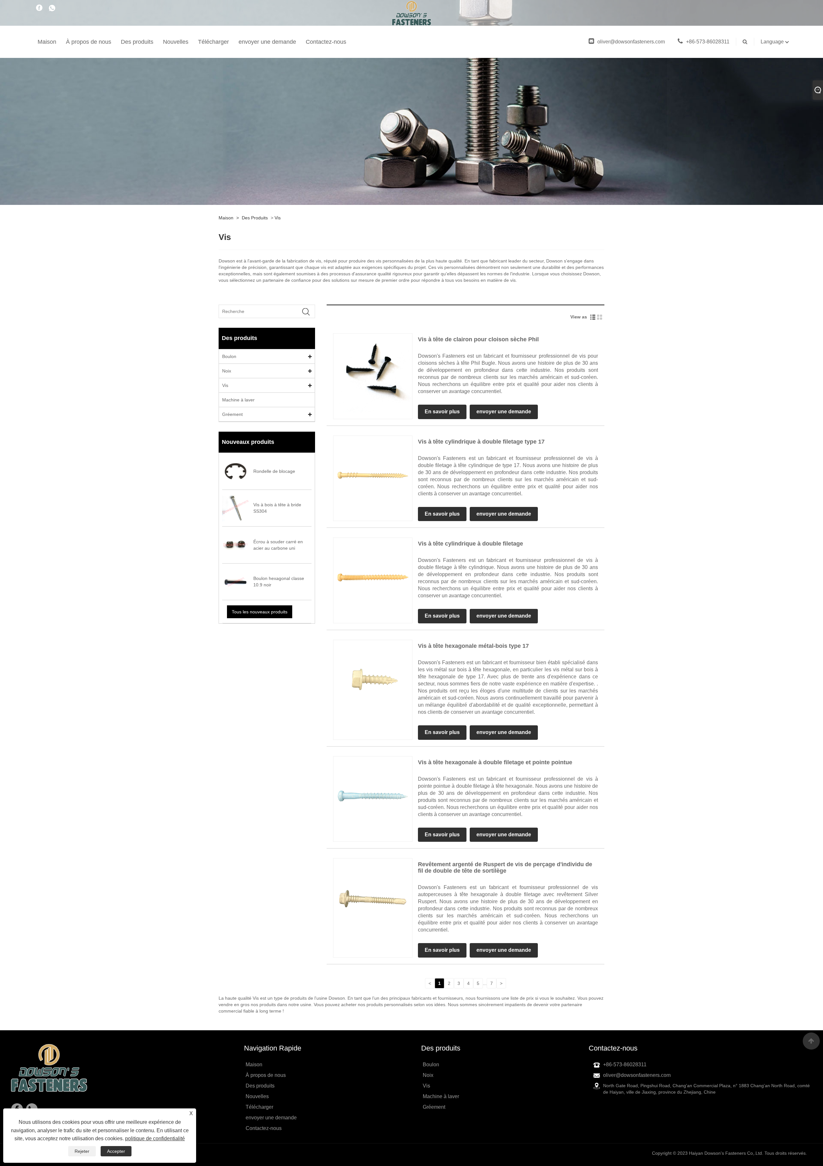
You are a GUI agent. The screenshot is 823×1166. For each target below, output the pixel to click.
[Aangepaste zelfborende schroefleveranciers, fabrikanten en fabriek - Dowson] (411, 17)
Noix (226, 370)
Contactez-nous (326, 42)
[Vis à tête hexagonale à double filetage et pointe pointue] (372, 795)
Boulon (229, 356)
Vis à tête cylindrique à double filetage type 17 (481, 441)
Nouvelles (175, 42)
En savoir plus (442, 411)
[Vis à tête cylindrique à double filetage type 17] (372, 474)
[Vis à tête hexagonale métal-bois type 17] (372, 679)
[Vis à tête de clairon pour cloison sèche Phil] (372, 372)
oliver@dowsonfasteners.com (631, 41)
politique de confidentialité (155, 1138)
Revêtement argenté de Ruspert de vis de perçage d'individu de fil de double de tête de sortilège (505, 867)
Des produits (137, 42)
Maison (47, 42)
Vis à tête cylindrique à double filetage (470, 543)
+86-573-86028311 (707, 41)
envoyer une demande (267, 42)
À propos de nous (88, 42)
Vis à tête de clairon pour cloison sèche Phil (478, 339)
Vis (278, 217)
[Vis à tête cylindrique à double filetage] (372, 577)
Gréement (232, 414)
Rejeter (82, 1151)
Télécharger (213, 42)
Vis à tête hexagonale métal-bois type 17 (473, 646)
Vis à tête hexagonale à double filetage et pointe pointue (495, 762)
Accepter (116, 1151)
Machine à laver (238, 399)
